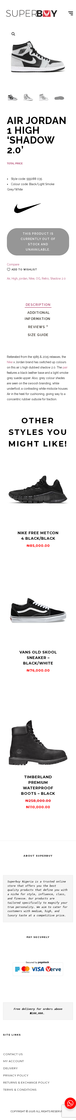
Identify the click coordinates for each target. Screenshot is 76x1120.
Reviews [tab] (38, 327)
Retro (45, 278)
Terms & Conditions (20, 1089)
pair (65, 367)
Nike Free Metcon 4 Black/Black (38, 536)
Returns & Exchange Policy (26, 1082)
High (15, 278)
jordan (23, 278)
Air (8, 278)
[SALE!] (38, 765)
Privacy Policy (16, 1075)
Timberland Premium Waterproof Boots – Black (38, 785)
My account (13, 1061)
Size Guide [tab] (38, 335)
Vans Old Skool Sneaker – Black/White (38, 658)
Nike (31, 278)
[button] (13, 34)
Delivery (10, 1068)
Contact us (13, 1054)
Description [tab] (38, 305)
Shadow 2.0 (58, 278)
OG (38, 278)
